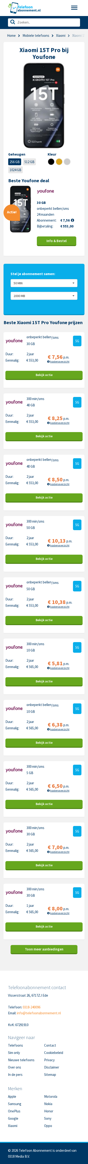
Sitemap (50, 1074)
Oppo (48, 1125)
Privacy (49, 1060)
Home (11, 35)
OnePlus (14, 1111)
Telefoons (15, 1045)
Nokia (48, 1104)
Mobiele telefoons (36, 35)
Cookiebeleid (53, 1052)
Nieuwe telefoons (21, 1060)
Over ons (14, 1067)
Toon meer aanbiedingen (44, 949)
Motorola (50, 1096)
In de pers (15, 1074)
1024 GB (15, 170)
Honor (48, 1111)
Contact (50, 1045)
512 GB (29, 162)
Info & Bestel (56, 241)
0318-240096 (31, 1007)
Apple (12, 1096)
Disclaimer (51, 1067)
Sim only (14, 1052)
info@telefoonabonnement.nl (39, 1013)
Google (13, 1118)
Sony (47, 1118)
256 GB (15, 162)
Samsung (14, 1104)
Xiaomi (60, 35)
